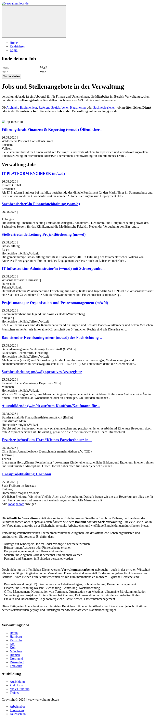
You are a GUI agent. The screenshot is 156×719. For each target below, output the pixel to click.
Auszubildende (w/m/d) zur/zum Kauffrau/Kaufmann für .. (51, 406)
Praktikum (16, 685)
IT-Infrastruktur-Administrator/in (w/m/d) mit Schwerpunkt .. (53, 268)
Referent (44, 107)
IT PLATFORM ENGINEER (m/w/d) (33, 173)
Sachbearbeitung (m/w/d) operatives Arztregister (42, 372)
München (16, 651)
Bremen (15, 655)
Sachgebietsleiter (104, 107)
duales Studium (19, 689)
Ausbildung (17, 681)
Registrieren (17, 46)
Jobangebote (16, 504)
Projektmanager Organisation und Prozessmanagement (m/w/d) (55, 303)
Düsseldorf (17, 662)
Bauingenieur (28, 107)
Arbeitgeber (17, 706)
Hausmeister (78, 107)
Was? (43, 67)
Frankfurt (16, 666)
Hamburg (16, 636)
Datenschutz (18, 714)
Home (14, 42)
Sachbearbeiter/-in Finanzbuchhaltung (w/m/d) (41, 204)
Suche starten (11, 76)
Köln (13, 647)
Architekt (12, 107)
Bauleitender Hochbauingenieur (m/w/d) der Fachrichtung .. (52, 337)
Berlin (14, 633)
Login (13, 50)
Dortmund (16, 658)
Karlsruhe (16, 640)
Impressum (17, 710)
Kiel (12, 644)
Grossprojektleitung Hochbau (26, 474)
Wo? (43, 72)
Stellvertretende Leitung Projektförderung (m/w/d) (44, 234)
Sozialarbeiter (59, 107)
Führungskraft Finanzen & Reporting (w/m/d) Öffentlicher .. (52, 129)
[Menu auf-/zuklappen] (34, 21)
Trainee (14, 692)
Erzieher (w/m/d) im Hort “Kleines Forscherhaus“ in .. (47, 440)
